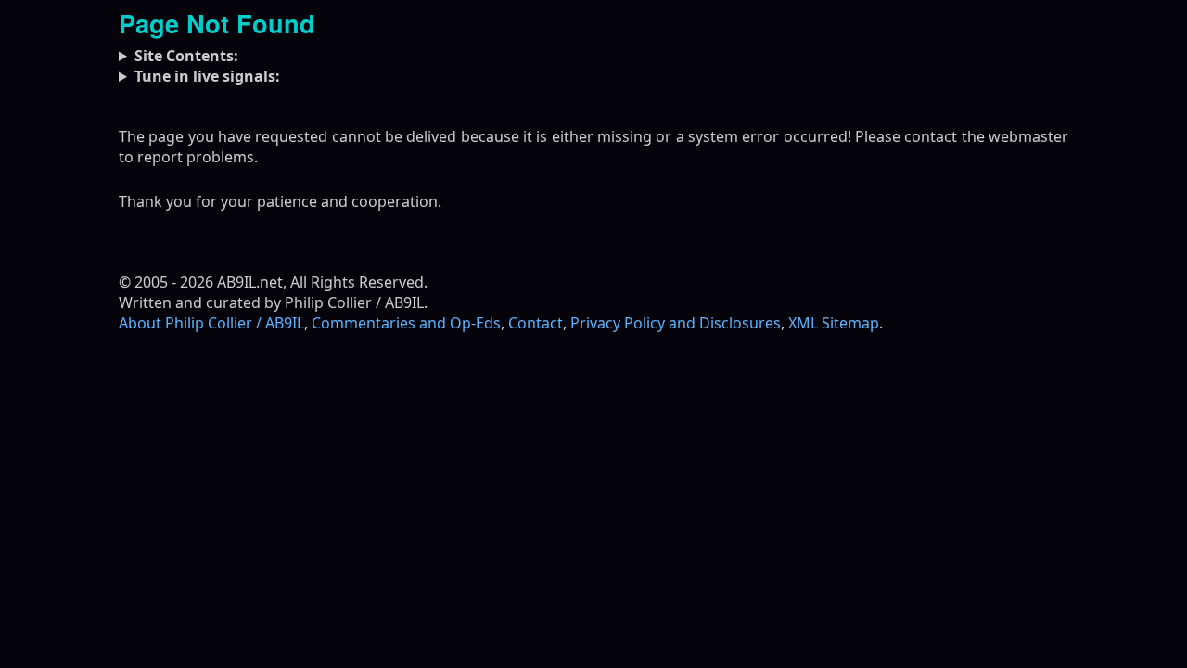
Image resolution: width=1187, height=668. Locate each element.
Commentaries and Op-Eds (406, 323)
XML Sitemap (833, 323)
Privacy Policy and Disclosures (675, 323)
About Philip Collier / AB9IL (211, 323)
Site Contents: (186, 55)
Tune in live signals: (207, 76)
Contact (535, 323)
